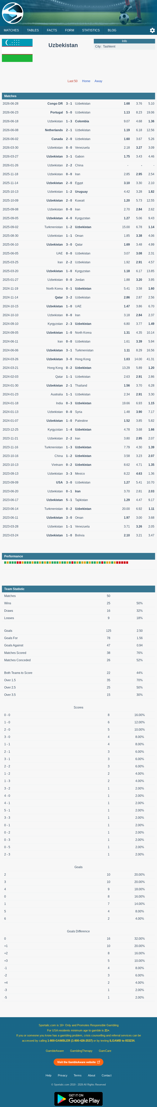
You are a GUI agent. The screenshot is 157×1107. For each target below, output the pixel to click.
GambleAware (55, 1050)
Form (69, 30)
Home (86, 81)
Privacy (62, 1075)
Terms (78, 1075)
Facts (52, 30)
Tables (33, 30)
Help (48, 1075)
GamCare (105, 1050)
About (91, 1075)
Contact (106, 1075)
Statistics (91, 30)
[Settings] (152, 30)
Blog (112, 30)
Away (98, 81)
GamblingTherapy (81, 1050)
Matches (11, 30)
